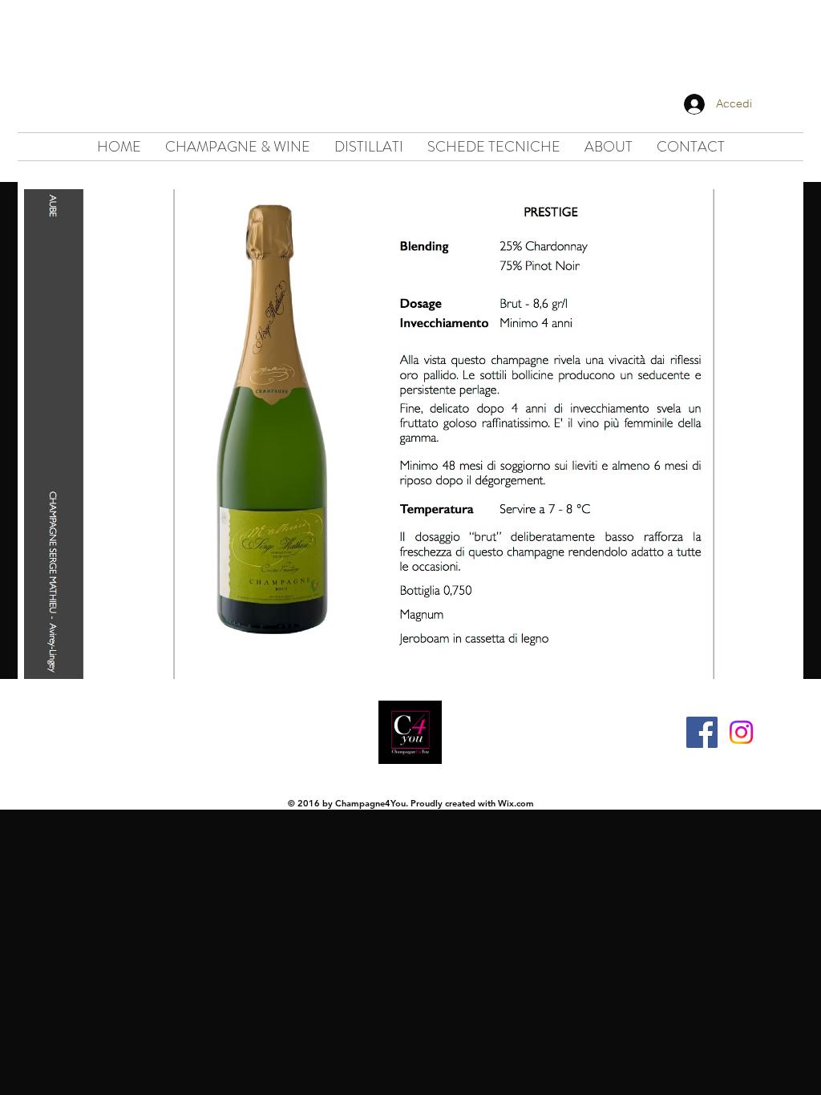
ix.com (520, 803)
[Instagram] (741, 732)
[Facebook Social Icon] (702, 732)
